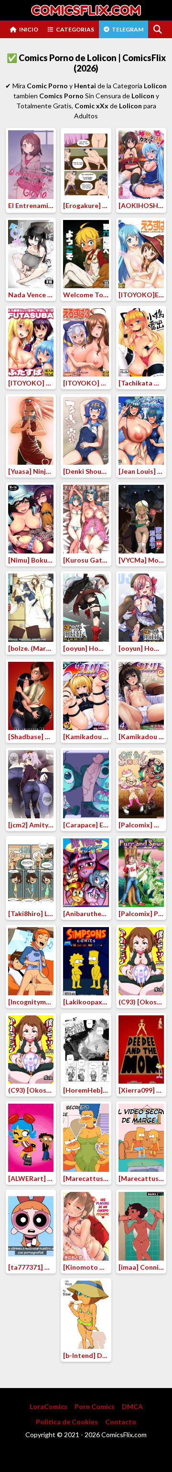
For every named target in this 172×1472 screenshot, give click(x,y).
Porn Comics (95, 1406)
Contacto (120, 1422)
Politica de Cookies (67, 1422)
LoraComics (48, 1406)
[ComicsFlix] (86, 10)
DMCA (132, 1406)
